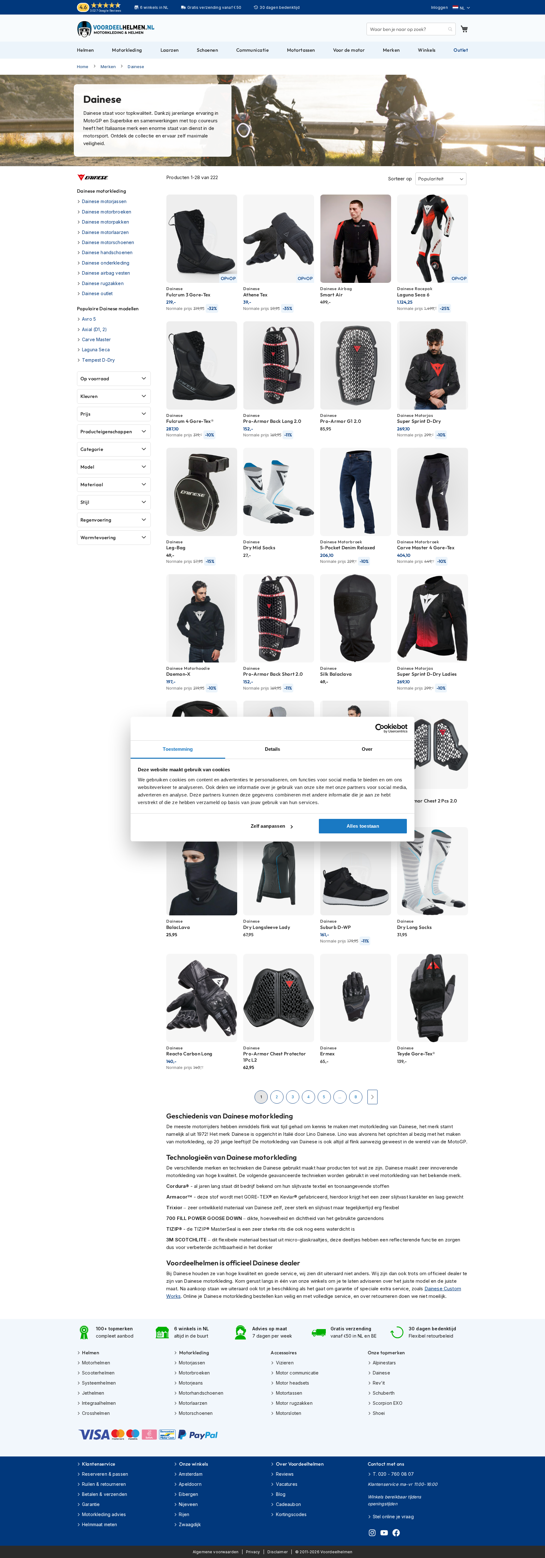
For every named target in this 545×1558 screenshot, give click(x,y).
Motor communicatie (297, 1372)
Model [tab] (87, 467)
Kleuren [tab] (88, 396)
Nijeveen (188, 1504)
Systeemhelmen (99, 1383)
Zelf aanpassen (268, 826)
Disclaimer (277, 1551)
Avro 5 (89, 319)
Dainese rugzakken (103, 283)
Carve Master (96, 339)
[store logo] (116, 29)
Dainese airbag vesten (106, 273)
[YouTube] (384, 1533)
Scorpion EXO (388, 1403)
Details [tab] (272, 749)
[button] (461, 7)
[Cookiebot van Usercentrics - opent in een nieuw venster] (379, 728)
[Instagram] (372, 1533)
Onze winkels (193, 1464)
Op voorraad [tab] (94, 379)
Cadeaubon (288, 1504)
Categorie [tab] (91, 449)
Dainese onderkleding (105, 263)
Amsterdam (190, 1474)
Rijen (184, 1514)
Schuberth (384, 1393)
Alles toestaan (363, 826)
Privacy (253, 1551)
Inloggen (439, 7)
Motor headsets (292, 1383)
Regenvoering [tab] (95, 520)
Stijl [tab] (84, 502)
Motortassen (289, 1393)
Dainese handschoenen (107, 252)
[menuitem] (85, 50)
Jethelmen (93, 1393)
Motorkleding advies (104, 1514)
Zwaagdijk (190, 1524)
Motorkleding (194, 1353)
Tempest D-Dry (98, 360)
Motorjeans (191, 1383)
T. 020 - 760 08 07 (393, 1474)
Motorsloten (288, 1413)
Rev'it (379, 1383)
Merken (108, 66)
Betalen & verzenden (104, 1494)
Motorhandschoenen (201, 1393)
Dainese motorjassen (104, 201)
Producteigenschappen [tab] (106, 432)
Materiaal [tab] (91, 484)
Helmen (90, 1353)
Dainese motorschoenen (108, 242)
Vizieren (284, 1362)
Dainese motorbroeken (106, 211)
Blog (280, 1494)
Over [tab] (367, 749)
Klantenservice (98, 1464)
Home (83, 66)
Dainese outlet (97, 293)
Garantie (91, 1504)
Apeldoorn (190, 1484)
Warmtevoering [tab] (98, 537)
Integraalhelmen (99, 1403)
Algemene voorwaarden (215, 1551)
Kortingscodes (291, 1514)
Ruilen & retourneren (104, 1484)
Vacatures (286, 1484)
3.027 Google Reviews (105, 10)
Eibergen (188, 1494)
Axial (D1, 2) (94, 329)
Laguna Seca (96, 349)
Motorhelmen (96, 1362)
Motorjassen (192, 1362)
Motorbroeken (194, 1372)
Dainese (136, 66)
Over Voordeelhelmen (300, 1464)
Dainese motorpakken (105, 222)
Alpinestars (384, 1362)
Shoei (379, 1413)
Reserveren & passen (105, 1474)
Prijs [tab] (85, 414)
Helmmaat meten (99, 1524)
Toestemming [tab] (178, 749)
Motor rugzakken (294, 1403)
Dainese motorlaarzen (105, 232)
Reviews (285, 1474)
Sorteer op (400, 179)
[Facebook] (396, 1533)
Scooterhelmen (98, 1372)
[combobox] (411, 29)
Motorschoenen (196, 1413)
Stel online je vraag (393, 1516)
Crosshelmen (96, 1413)
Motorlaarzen (193, 1403)
